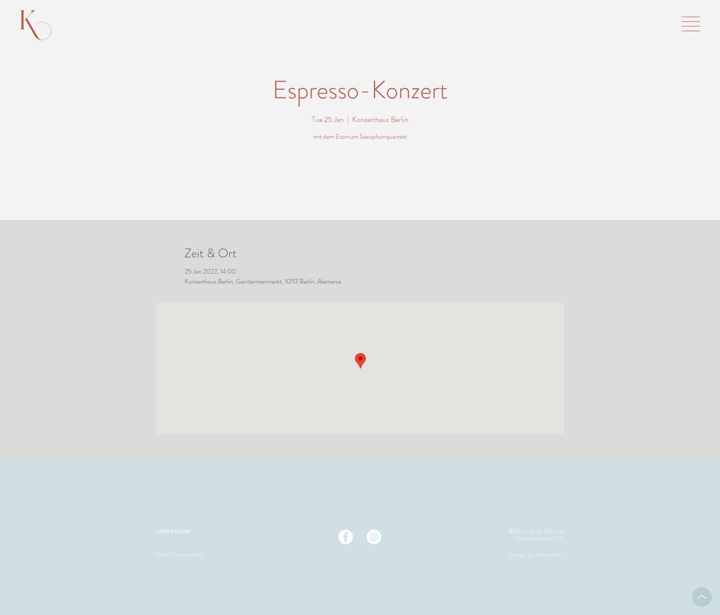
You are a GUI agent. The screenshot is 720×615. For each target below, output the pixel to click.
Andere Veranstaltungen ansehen (360, 183)
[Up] (702, 597)
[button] (691, 24)
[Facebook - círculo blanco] (345, 537)
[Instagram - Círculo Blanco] (374, 537)
